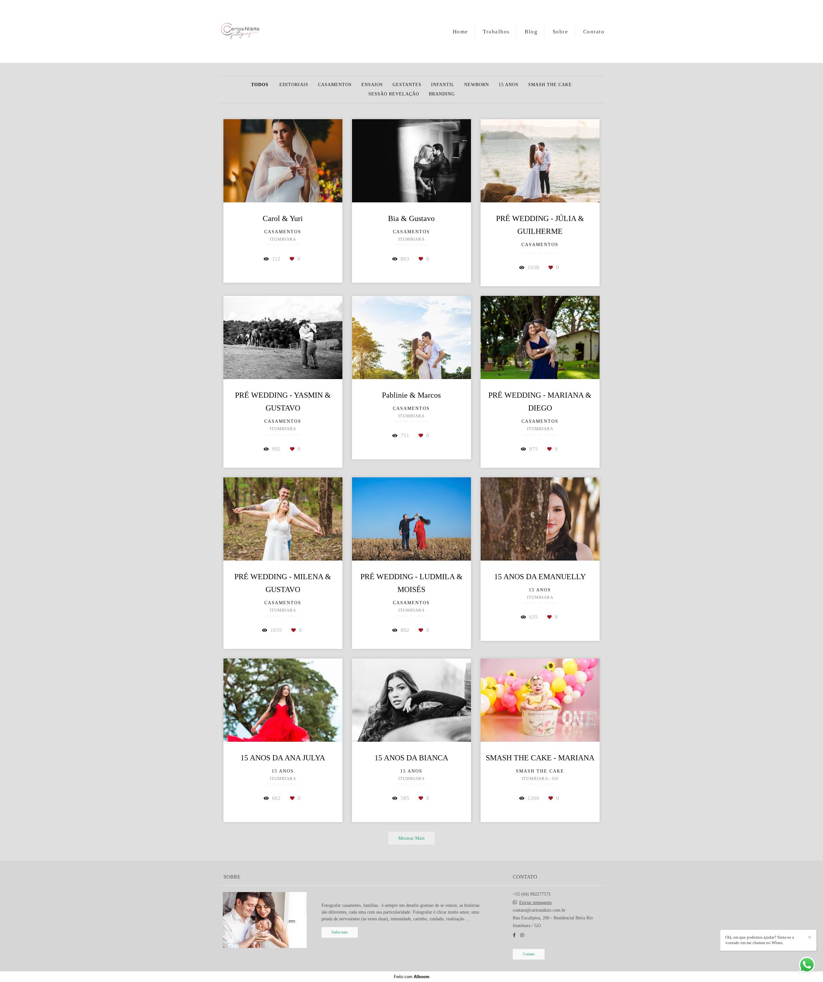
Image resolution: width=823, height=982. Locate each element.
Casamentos (335, 85)
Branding (442, 94)
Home (460, 32)
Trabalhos (496, 32)
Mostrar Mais (411, 838)
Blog (531, 32)
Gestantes (407, 85)
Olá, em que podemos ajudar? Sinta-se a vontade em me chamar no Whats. (759, 940)
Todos (259, 85)
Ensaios (372, 85)
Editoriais (293, 85)
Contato (594, 32)
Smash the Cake (550, 85)
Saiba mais (339, 932)
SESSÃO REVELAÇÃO (393, 94)
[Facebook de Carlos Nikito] (514, 935)
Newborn (476, 85)
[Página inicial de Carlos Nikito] (240, 31)
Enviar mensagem (535, 902)
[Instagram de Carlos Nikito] (522, 935)
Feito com (412, 976)
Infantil (443, 85)
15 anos (509, 85)
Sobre (560, 32)
